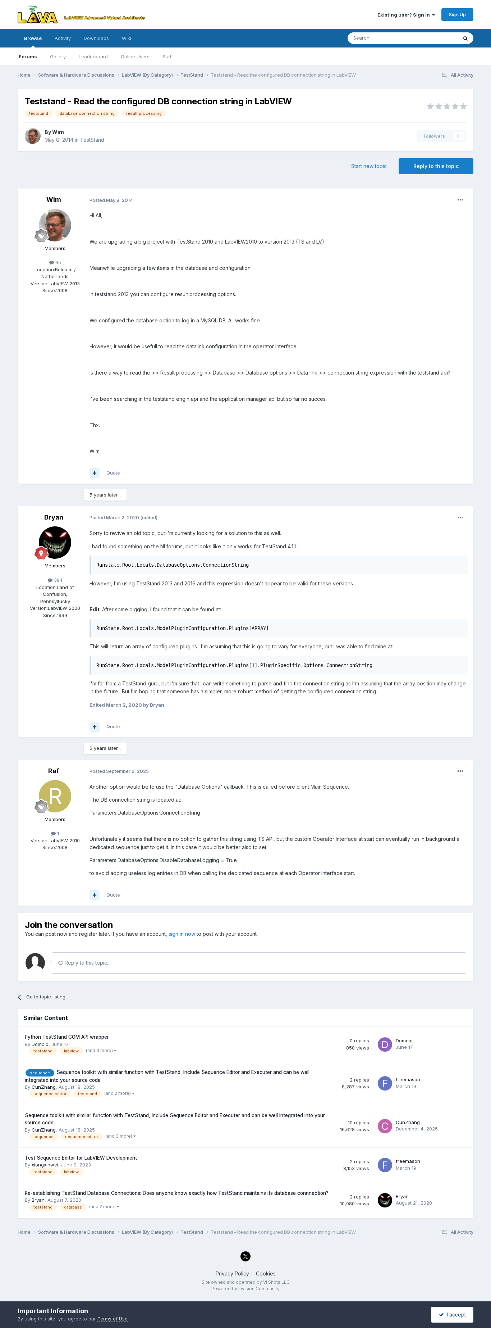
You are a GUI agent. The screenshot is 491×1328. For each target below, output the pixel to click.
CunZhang (44, 1087)
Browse (33, 38)
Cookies (266, 1273)
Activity (63, 38)
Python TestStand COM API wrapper (67, 1037)
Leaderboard (93, 56)
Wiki (126, 38)
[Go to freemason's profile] (385, 1083)
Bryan (53, 517)
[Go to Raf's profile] (55, 796)
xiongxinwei (45, 1165)
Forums (28, 56)
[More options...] (460, 200)
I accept (455, 1314)
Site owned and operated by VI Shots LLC (246, 1282)
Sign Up (457, 14)
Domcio (40, 1044)
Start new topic (369, 166)
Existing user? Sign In (404, 15)
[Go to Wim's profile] (33, 136)
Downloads (96, 38)
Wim (58, 132)
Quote (113, 473)
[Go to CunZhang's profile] (385, 1126)
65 (57, 262)
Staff (167, 56)
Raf (53, 771)
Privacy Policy (232, 1273)
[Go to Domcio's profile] (385, 1044)
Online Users (135, 56)
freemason (408, 1079)
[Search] (465, 38)
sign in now (182, 934)
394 (57, 580)
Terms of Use (112, 1319)
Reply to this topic (436, 166)
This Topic (436, 38)
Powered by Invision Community (245, 1288)
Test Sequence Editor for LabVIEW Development (81, 1158)
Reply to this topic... (86, 963)
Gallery (58, 56)
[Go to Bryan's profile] (55, 542)
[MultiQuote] (95, 473)
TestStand (92, 140)
